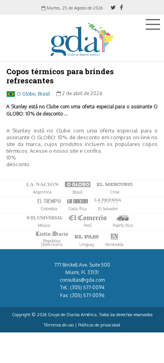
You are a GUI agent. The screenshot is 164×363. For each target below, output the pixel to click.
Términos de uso (59, 325)
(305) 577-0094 (87, 287)
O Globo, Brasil (33, 93)
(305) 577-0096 (87, 295)
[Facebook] (121, 7)
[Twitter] (113, 7)
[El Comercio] (87, 218)
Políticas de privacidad (99, 325)
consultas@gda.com (82, 280)
